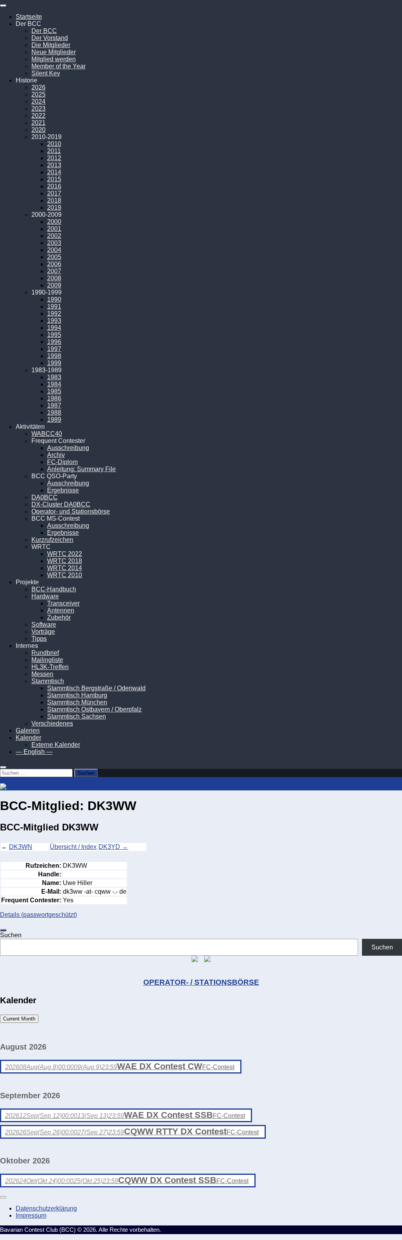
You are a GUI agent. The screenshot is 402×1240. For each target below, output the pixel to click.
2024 (38, 101)
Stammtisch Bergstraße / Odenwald (96, 688)
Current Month (19, 1019)
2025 (38, 94)
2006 (54, 264)
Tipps (39, 638)
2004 (54, 250)
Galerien (28, 730)
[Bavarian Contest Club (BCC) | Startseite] (44, 786)
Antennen (60, 610)
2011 (54, 151)
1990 (54, 299)
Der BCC (44, 30)
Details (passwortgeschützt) (38, 914)
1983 (54, 377)
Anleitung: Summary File (81, 469)
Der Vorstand (49, 38)
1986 (54, 398)
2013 (54, 165)
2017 (54, 193)
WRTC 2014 (64, 568)
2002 (54, 235)
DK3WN (20, 846)
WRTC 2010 (64, 575)
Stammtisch (47, 681)
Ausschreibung (68, 447)
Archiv (56, 455)
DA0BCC (44, 497)
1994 (54, 327)
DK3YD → (113, 846)
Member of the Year (58, 66)
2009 (54, 285)
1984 (54, 384)
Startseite (29, 16)
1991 (54, 306)
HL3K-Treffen (50, 667)
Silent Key (45, 73)
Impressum (31, 1215)
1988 (54, 412)
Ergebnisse (63, 490)
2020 (38, 129)
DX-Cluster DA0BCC (60, 504)
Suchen (11, 935)
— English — (34, 751)
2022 (38, 115)
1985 (54, 391)
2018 (54, 200)
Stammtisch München (77, 702)
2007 (54, 271)
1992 (54, 313)
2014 (54, 172)
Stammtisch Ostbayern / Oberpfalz (94, 709)
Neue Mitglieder (53, 52)
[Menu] (3, 5)
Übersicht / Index (73, 846)
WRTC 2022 (64, 554)
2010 (54, 144)
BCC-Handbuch (53, 589)
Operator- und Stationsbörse (70, 511)
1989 (54, 419)
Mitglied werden (53, 59)
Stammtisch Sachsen (76, 716)
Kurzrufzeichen (52, 539)
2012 (54, 158)
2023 (38, 108)
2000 (54, 221)
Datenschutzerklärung (46, 1208)
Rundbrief (45, 652)
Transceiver (63, 603)
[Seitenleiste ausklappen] (3, 930)
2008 (54, 278)
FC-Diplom (62, 462)
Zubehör (59, 617)
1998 (54, 356)
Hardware (45, 596)
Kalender (28, 737)
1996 (54, 341)
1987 (54, 405)
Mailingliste (47, 660)
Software (43, 624)
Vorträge (43, 631)
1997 (54, 349)
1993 (54, 320)
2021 (38, 122)
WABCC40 (46, 433)
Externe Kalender (55, 744)
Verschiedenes (52, 723)
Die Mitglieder (50, 45)
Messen (42, 674)
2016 (54, 186)
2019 (54, 207)
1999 (54, 363)
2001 (54, 228)
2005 (54, 257)
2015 (54, 179)
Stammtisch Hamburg (77, 695)
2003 (54, 243)
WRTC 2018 (64, 561)
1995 (54, 334)
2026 (38, 87)
